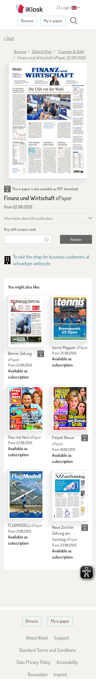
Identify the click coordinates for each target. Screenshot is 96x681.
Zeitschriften (42, 51)
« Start (9, 38)
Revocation (37, 674)
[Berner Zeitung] (26, 321)
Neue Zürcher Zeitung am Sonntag (65, 533)
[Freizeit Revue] (70, 409)
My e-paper (53, 20)
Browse (27, 20)
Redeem (76, 239)
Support (61, 638)
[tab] (48, 229)
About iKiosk (37, 638)
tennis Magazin (70, 347)
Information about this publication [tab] (28, 218)
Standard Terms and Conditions (47, 650)
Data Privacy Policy (33, 662)
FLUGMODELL (25, 525)
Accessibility (67, 662)
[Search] (74, 21)
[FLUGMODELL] (26, 494)
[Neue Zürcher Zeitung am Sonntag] (70, 495)
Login (65, 7)
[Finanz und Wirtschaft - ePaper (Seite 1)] (48, 120)
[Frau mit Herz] (26, 408)
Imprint (60, 674)
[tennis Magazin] (70, 318)
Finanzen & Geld (71, 51)
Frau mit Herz (24, 437)
